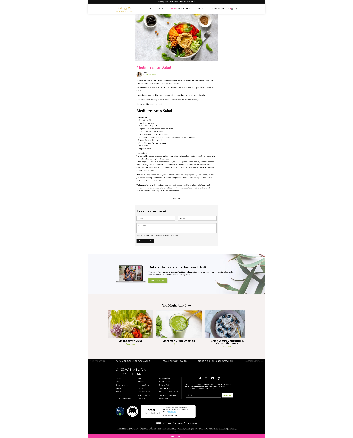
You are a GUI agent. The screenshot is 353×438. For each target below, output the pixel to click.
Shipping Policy (165, 388)
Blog (139, 378)
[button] (176, 436)
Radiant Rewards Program (144, 396)
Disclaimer (163, 399)
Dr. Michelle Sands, (149, 74)
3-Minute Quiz (143, 385)
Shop (118, 381)
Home (118, 378)
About (118, 392)
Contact (119, 395)
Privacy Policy (164, 378)
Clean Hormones (122, 385)
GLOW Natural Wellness (171, 423)
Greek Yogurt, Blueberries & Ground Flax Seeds (227, 342)
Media (118, 388)
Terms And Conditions (168, 395)
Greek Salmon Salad (130, 340)
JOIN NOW (227, 395)
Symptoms (142, 388)
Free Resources (144, 392)
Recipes (141, 381)
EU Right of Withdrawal (168, 392)
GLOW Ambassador (124, 399)
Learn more (172, 412)
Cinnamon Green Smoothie (179, 340)
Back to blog (177, 198)
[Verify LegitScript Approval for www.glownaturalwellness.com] (120, 411)
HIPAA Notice (164, 381)
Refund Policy (164, 385)
